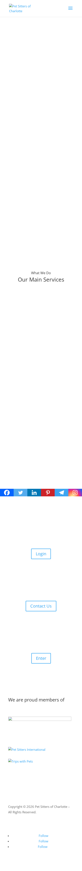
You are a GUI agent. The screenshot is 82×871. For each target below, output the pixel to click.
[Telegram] (61, 492)
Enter (41, 658)
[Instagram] (75, 492)
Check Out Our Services (37, 54)
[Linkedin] (34, 492)
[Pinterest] (48, 492)
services (49, 112)
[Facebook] (7, 492)
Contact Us (41, 606)
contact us (20, 122)
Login (41, 554)
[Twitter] (20, 492)
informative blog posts (36, 117)
